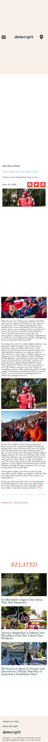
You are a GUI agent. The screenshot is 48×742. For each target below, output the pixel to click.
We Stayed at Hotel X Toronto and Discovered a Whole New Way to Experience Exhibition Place (23, 671)
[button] (3, 37)
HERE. (39, 488)
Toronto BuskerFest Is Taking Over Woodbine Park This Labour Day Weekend (23, 635)
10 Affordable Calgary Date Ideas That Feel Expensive (21, 601)
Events (16, 165)
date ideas (7, 165)
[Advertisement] (24, 532)
